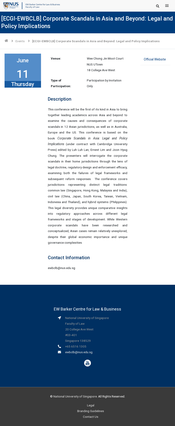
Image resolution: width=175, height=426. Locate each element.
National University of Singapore (75, 396)
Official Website (155, 59)
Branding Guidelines (90, 411)
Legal (90, 405)
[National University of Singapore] (10, 5)
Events (20, 41)
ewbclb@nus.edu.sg (79, 352)
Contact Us (90, 416)
